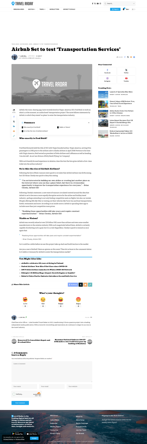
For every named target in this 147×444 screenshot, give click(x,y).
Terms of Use (20, 439)
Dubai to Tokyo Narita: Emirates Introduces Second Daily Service (49, 276)
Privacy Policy (8, 439)
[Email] (131, 57)
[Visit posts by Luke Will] (15, 57)
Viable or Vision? (64, 127)
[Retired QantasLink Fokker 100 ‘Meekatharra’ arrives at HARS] (103, 134)
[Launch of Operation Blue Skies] (103, 94)
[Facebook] (93, 3)
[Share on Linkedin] (14, 126)
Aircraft (112, 94)
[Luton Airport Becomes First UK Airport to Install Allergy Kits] (103, 123)
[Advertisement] (74, 26)
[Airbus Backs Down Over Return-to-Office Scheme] (103, 114)
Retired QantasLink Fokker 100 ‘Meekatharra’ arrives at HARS (121, 132)
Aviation (117, 94)
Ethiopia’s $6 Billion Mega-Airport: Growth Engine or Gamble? (48, 273)
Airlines (112, 135)
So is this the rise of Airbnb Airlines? (36, 131)
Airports (112, 125)
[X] (95, 3)
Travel (119, 106)
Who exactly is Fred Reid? (32, 127)
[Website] (91, 317)
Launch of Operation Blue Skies (121, 92)
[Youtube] (126, 80)
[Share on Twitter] (127, 57)
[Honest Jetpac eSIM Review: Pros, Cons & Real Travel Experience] (103, 104)
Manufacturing (125, 115)
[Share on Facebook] (124, 57)
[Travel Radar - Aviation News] (22, 4)
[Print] (134, 57)
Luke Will (23, 56)
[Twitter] (126, 71)
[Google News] (97, 3)
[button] (34, 438)
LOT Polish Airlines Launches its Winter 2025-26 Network (46, 270)
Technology (124, 94)
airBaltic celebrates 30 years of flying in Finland (42, 263)
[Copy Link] (14, 135)
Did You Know (125, 125)
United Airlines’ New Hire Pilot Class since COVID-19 (44, 266)
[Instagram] (100, 3)
